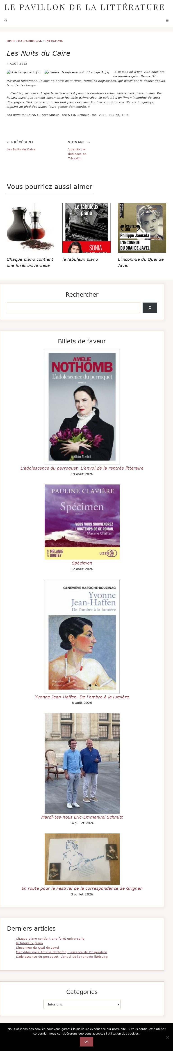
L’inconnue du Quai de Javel (37, 947)
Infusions (54, 40)
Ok (86, 1041)
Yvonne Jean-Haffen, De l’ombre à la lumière (82, 696)
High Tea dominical (24, 40)
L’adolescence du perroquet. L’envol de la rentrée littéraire (82, 468)
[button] (6, 20)
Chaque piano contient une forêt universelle (50, 938)
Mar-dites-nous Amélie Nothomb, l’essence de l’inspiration (61, 952)
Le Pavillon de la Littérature (85, 7)
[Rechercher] (150, 308)
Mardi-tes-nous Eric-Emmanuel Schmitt (82, 817)
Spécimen (82, 562)
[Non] (167, 1037)
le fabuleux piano (80, 259)
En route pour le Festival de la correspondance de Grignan (82, 888)
